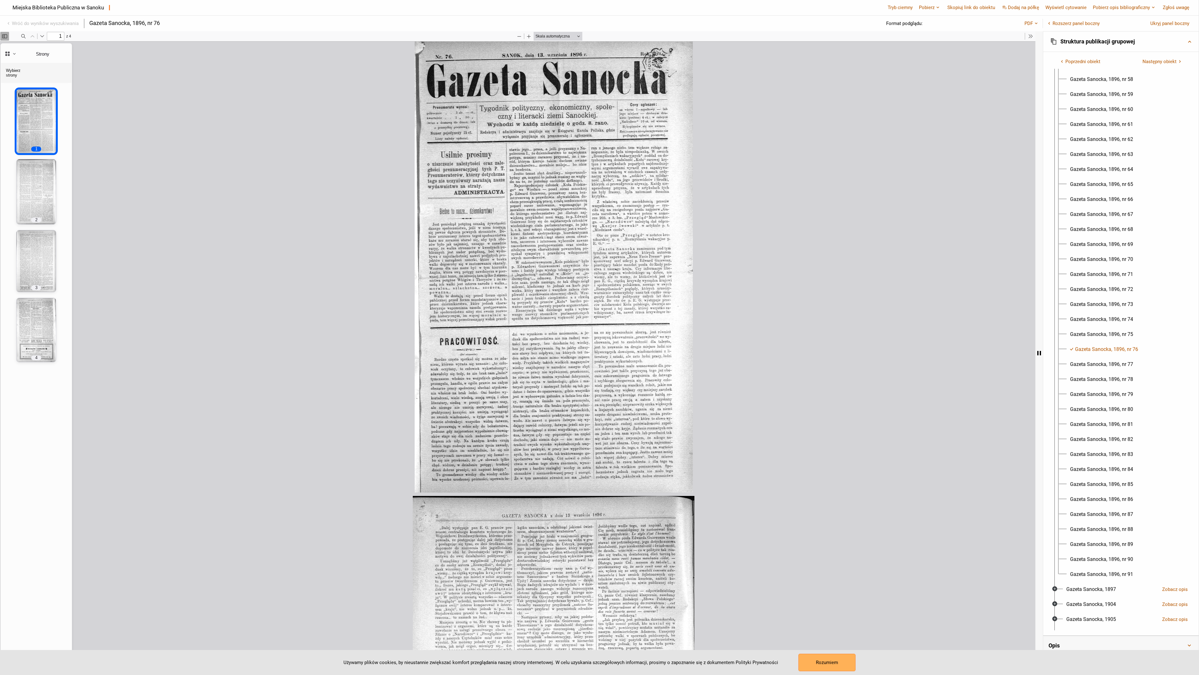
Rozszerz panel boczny (1076, 23)
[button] (1121, 42)
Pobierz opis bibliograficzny (1121, 7)
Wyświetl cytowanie (1066, 7)
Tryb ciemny (900, 7)
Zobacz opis (1175, 589)
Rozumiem (827, 662)
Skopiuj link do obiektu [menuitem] (971, 7)
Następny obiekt (1159, 61)
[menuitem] (1101, 79)
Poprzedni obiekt (1082, 61)
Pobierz (927, 7)
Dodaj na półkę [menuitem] (1023, 7)
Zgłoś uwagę (1176, 7)
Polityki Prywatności (757, 662)
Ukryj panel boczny (1169, 23)
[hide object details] (1039, 353)
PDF (1028, 23)
